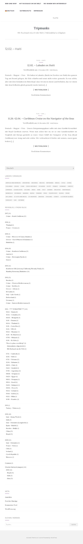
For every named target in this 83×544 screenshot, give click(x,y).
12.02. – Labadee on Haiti (41, 65)
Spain (67, 193)
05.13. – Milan (10, 396)
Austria (8, 254)
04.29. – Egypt (11, 376)
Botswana (49, 183)
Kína (8, 478)
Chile (63, 183)
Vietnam (21, 200)
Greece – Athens (11, 289)
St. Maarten (32, 196)
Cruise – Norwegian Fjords (15, 257)
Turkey (56, 196)
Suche (74, 524)
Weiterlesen (41, 90)
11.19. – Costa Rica (12, 326)
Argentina (26, 183)
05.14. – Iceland (11, 391)
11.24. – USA (40, 113)
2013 (6, 266)
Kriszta (55, 70)
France (55, 186)
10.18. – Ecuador (11, 399)
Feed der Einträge (11, 501)
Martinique (66, 189)
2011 (6, 405)
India (33, 189)
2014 (6, 248)
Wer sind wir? (11, 3)
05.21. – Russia (11, 312)
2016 (6, 222)
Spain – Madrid (11, 425)
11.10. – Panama (11, 320)
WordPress (54, 537)
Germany (63, 186)
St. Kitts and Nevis (20, 196)
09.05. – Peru (10, 388)
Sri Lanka (9, 196)
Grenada (9, 189)
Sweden (41, 196)
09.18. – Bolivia (11, 394)
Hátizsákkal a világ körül (15, 346)
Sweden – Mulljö (11, 428)
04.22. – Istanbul (11, 368)
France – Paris (11, 446)
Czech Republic (31, 186)
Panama (39, 193)
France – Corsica (12, 228)
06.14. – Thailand (11, 323)
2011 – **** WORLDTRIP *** (14, 309)
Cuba (22, 186)
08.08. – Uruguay (12, 374)
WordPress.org (10, 509)
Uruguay (9, 200)
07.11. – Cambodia (12, 354)
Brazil (57, 183)
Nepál (9, 473)
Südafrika (9, 242)
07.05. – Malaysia (11, 337)
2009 (6, 440)
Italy (43, 189)
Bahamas (35, 183)
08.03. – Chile (10, 365)
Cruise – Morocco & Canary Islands (18, 237)
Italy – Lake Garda (12, 294)
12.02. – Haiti (41, 60)
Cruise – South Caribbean (14, 216)
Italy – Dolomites (12, 443)
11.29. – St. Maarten (12, 335)
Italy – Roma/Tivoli (12, 417)
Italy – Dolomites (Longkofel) (16, 423)
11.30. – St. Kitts (11, 340)
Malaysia (57, 189)
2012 (6, 277)
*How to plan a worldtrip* (15, 343)
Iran (38, 189)
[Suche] (76, 18)
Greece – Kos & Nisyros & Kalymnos (18, 240)
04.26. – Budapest (12, 385)
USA (15, 200)
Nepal (32, 193)
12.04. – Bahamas (11, 362)
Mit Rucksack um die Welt (30, 3)
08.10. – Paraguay (12, 379)
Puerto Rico (53, 193)
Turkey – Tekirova (12, 408)
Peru (45, 193)
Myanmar (18, 193)
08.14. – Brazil (10, 382)
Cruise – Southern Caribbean (16, 251)
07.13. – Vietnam (11, 359)
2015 (6, 234)
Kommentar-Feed (11, 505)
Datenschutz (25, 11)
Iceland (27, 189)
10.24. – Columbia (12, 315)
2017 (6, 213)
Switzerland (10, 297)
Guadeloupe (18, 189)
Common (8, 463)
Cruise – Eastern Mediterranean (17, 303)
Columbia (9, 186)
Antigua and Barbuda (13, 183)
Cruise (16, 186)
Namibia (25, 193)
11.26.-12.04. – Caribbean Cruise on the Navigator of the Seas (41, 118)
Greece (70, 186)
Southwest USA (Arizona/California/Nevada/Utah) (23, 269)
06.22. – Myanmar (12, 332)
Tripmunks (41, 28)
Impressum (38, 11)
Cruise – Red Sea (11, 286)
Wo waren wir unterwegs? (55, 3)
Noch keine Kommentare (41, 95)
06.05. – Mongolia (12, 318)
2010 (6, 414)
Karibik (49, 189)
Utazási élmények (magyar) (14, 467)
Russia (61, 193)
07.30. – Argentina (12, 371)
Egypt (49, 186)
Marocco (9, 457)
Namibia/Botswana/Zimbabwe (16, 271)
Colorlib (40, 537)
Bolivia (42, 183)
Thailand (49, 196)
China (69, 183)
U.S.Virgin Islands (67, 196)
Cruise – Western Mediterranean (17, 283)
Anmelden (8, 497)
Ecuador (42, 186)
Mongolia (9, 193)
